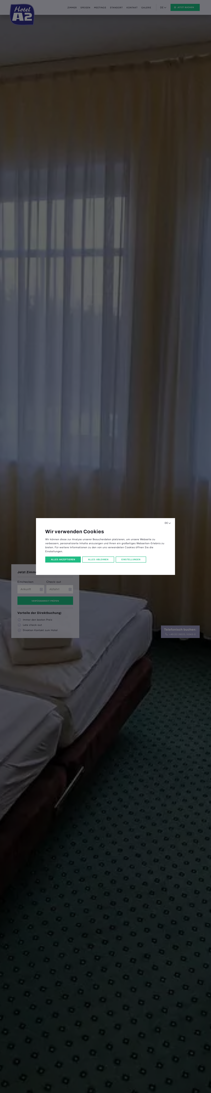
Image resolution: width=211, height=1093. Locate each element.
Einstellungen (130, 559)
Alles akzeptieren (63, 559)
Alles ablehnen (98, 559)
